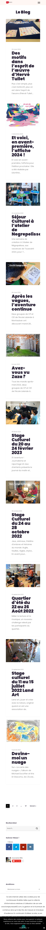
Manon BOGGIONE (16, 21)
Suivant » (33, 806)
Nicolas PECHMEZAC (16, 264)
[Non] (43, 923)
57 (26, 806)
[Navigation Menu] (39, 2)
